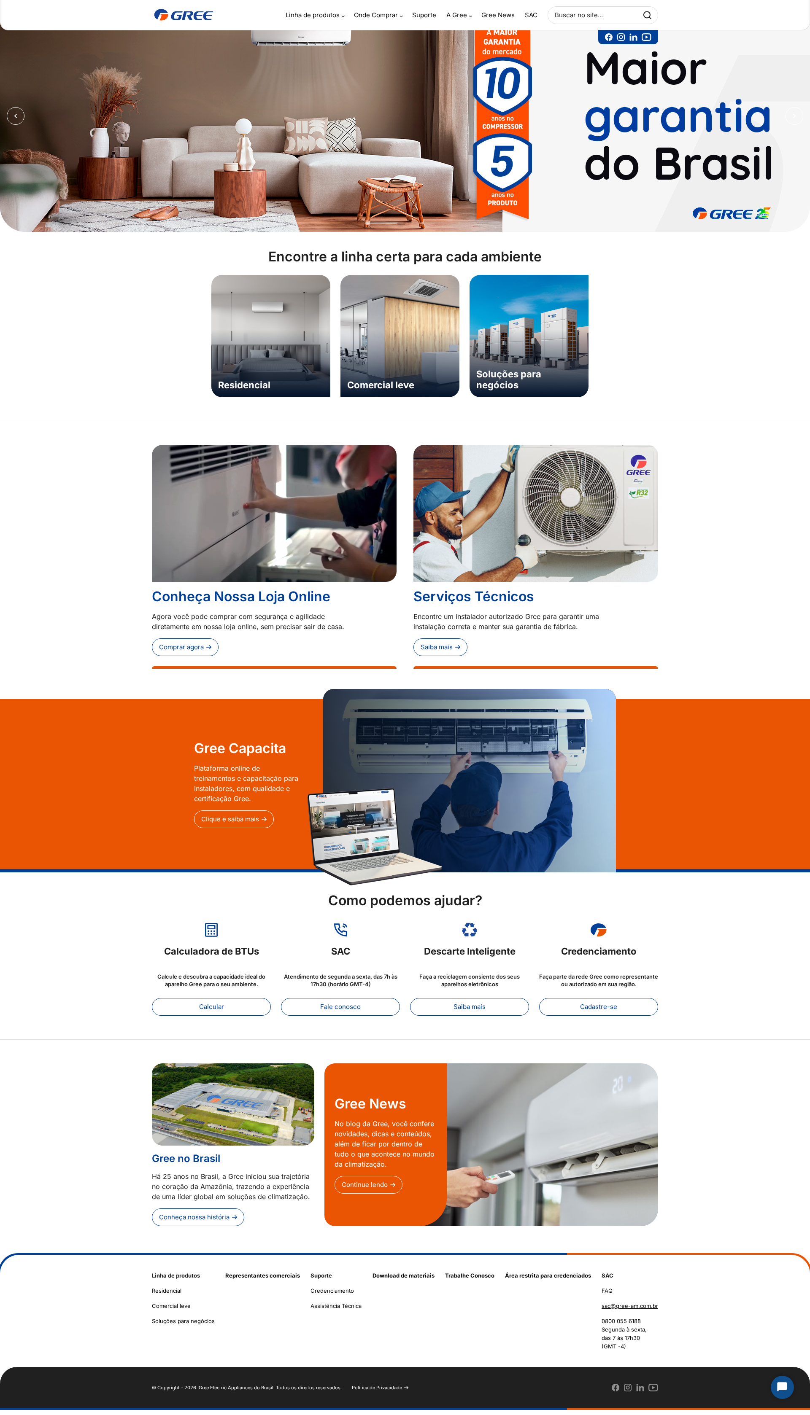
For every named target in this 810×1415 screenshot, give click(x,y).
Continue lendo (365, 1190)
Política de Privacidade (377, 1393)
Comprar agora (181, 652)
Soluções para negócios (183, 1326)
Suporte (424, 15)
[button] (384, 228)
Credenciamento (332, 1295)
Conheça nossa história (194, 1222)
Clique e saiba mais (230, 824)
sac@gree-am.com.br (630, 1310)
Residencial (166, 1295)
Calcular (211, 1012)
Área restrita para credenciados (548, 1280)
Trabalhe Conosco (469, 1280)
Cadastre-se (598, 1012)
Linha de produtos (313, 15)
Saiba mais (437, 652)
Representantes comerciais (262, 1280)
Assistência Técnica (336, 1310)
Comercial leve (171, 1310)
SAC (531, 15)
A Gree (456, 15)
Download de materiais (404, 1280)
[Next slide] (794, 118)
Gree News (498, 15)
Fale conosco (340, 1012)
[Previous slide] (15, 118)
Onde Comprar (376, 15)
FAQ (607, 1295)
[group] (405, 118)
